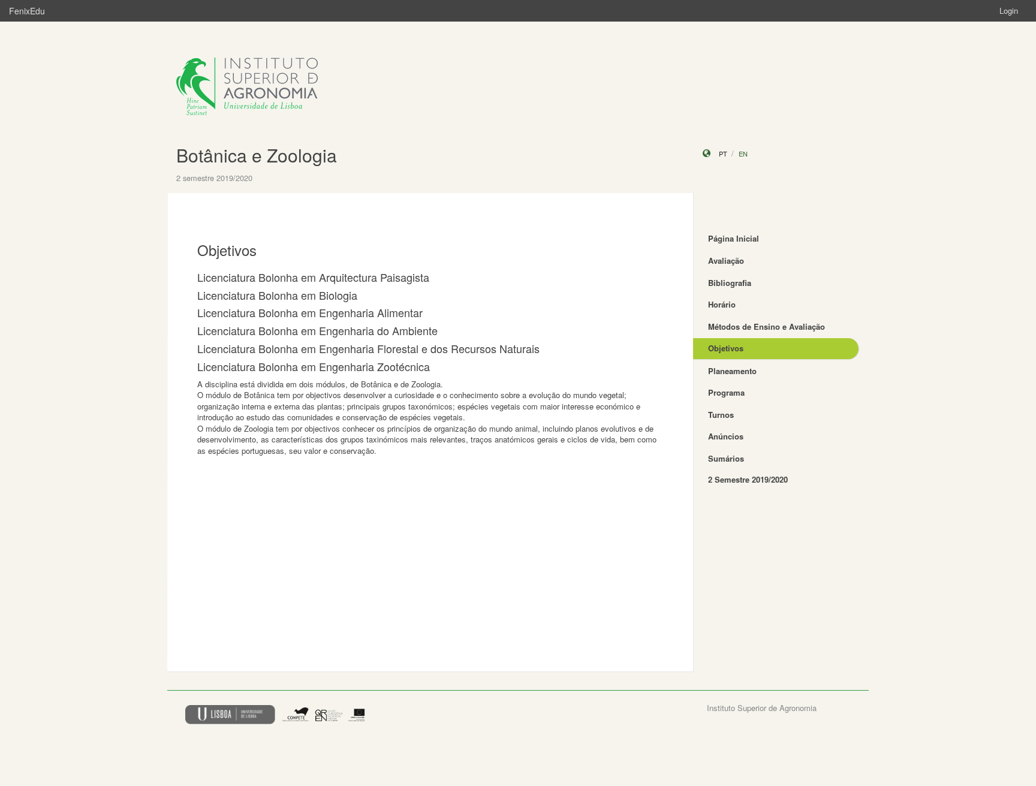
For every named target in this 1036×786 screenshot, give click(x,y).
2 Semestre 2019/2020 (748, 479)
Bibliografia (729, 282)
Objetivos (725, 348)
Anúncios (725, 436)
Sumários (726, 458)
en (743, 153)
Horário (722, 304)
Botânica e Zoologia (256, 155)
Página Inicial (733, 238)
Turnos (721, 414)
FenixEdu (27, 11)
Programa (726, 392)
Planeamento (732, 371)
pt (723, 153)
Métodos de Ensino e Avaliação (766, 326)
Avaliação (726, 260)
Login (1008, 10)
